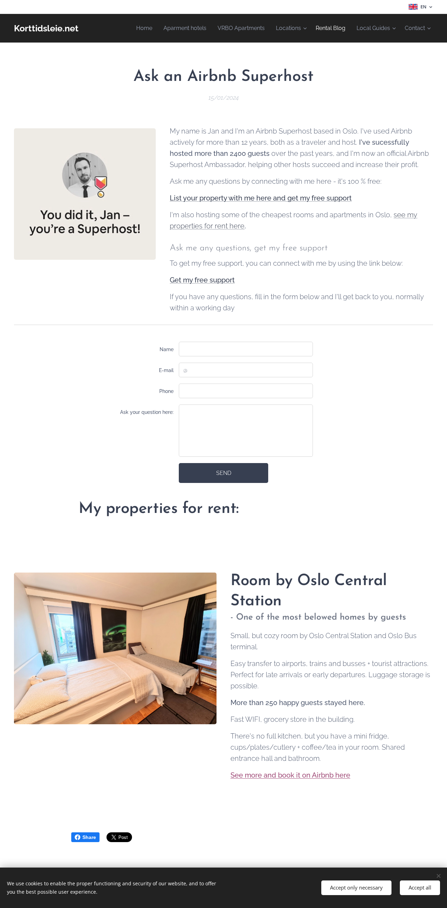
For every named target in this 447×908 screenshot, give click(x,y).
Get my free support (202, 280)
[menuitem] (146, 28)
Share (89, 837)
